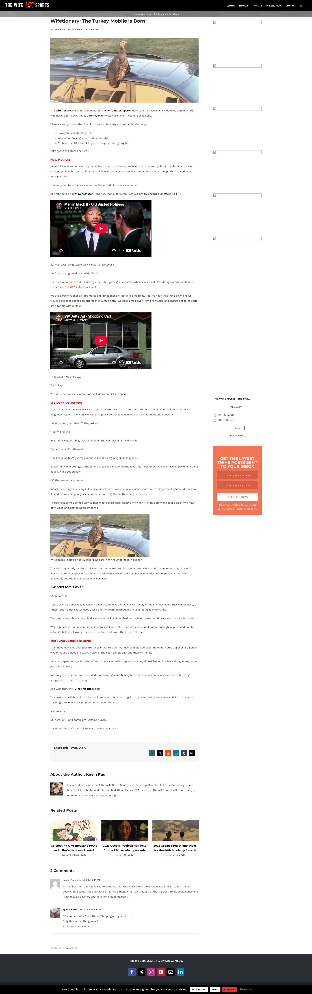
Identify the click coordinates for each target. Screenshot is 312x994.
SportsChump (70, 909)
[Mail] (171, 972)
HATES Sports (226, 415)
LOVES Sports (226, 420)
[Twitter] (141, 972)
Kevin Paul (59, 29)
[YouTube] (161, 972)
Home (136, 14)
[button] (301, 5)
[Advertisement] (237, 334)
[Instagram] (151, 972)
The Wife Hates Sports (116, 110)
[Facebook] (132, 972)
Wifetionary (63, 110)
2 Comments (91, 29)
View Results (237, 435)
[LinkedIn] (180, 972)
